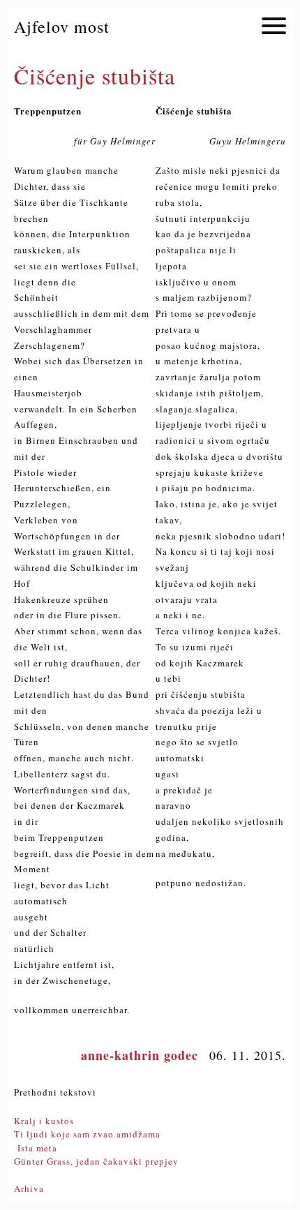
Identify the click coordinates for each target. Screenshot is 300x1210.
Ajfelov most (62, 26)
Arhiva (29, 1188)
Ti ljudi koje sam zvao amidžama (87, 1134)
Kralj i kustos (44, 1120)
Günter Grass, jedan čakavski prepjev (96, 1161)
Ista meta (35, 1148)
